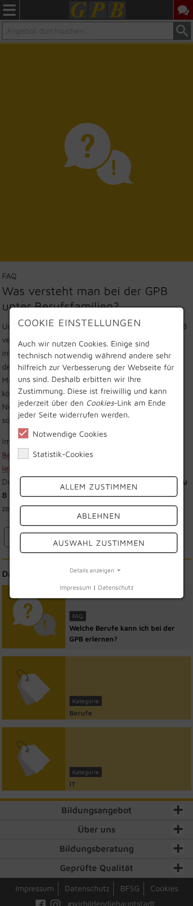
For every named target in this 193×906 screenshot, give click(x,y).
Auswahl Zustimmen (98, 542)
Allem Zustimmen (98, 487)
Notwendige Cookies (70, 433)
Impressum (75, 587)
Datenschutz (116, 587)
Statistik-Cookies (63, 454)
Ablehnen (99, 515)
